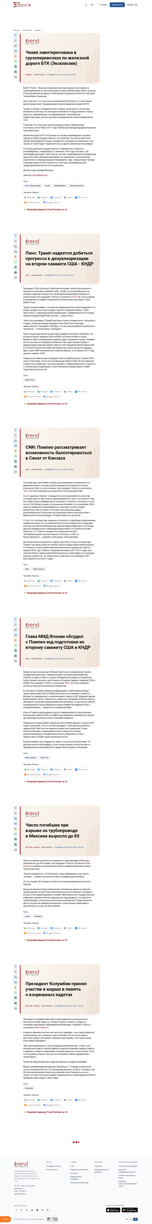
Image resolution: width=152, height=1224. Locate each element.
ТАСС (74, 297)
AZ (131, 1219)
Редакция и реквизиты (79, 1170)
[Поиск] (86, 4)
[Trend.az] (22, 4)
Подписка (98, 1166)
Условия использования (128, 1166)
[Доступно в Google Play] (130, 1210)
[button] (15, 35)
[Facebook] (21, 1210)
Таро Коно (44, 758)
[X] (27, 1210)
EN (127, 1219)
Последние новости (53, 1166)
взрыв (27, 916)
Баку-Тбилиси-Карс (32, 186)
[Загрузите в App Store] (113, 1210)
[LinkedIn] (42, 1210)
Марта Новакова (76, 186)
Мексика (38, 916)
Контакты (74, 1173)
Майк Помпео (38, 569)
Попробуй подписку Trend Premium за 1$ (46, 209)
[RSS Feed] (48, 1210)
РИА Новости (41, 1027)
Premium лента (52, 1170)
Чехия (47, 186)
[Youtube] (32, 1210)
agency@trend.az (20, 1194)
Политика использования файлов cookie (127, 1183)
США (27, 569)
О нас (72, 1166)
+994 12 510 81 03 (20, 1191)
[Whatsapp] (16, 1210)
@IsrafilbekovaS (40, 175)
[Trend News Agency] (21, 1164)
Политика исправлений (79, 1183)
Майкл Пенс (30, 380)
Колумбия (29, 1088)
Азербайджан (59, 186)
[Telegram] (37, 1210)
